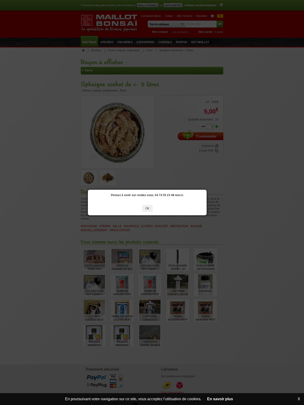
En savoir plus (220, 399)
